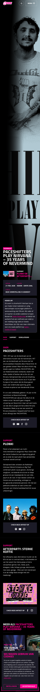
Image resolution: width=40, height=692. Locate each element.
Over (5, 337)
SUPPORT (13, 337)
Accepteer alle (28, 686)
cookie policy (7, 678)
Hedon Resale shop (19, 316)
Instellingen (11, 686)
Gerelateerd (24, 337)
